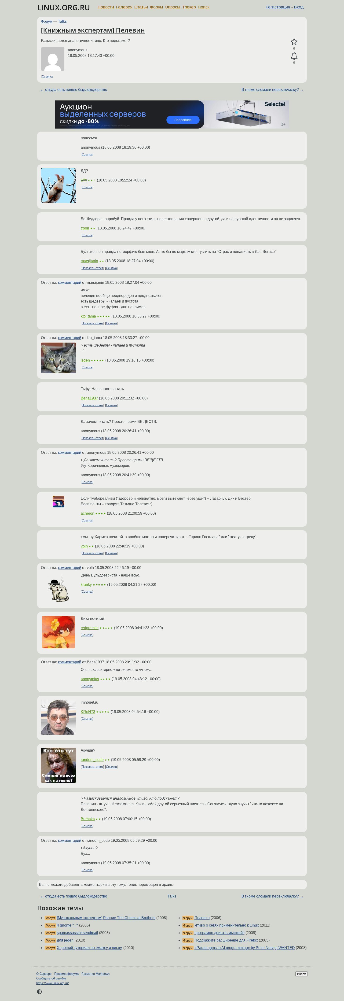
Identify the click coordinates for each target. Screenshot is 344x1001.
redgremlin (90, 628)
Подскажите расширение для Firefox (226, 940)
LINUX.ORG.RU (63, 7)
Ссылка (47, 76)
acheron (87, 513)
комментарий (69, 282)
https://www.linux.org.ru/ (52, 983)
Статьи (141, 7)
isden (85, 360)
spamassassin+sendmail (77, 933)
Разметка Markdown (95, 973)
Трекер (189, 7)
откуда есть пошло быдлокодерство (76, 90)
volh (84, 546)
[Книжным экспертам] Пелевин (93, 30)
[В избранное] (294, 42)
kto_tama (88, 316)
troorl (85, 228)
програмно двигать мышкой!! (219, 933)
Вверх (301, 974)
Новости (106, 7)
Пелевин (202, 918)
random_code (92, 760)
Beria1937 (89, 398)
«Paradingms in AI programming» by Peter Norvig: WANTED (244, 948)
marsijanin (89, 261)
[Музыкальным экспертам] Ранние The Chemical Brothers (106, 918)
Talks (62, 21)
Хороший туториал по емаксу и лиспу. (89, 948)
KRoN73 (88, 712)
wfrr (84, 180)
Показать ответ (92, 268)
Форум (156, 7)
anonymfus (90, 679)
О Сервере (43, 973)
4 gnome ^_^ (67, 925)
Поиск (203, 7)
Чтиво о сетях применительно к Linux (226, 925)
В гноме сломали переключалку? (270, 90)
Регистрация (278, 7)
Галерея (124, 7)
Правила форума (66, 973)
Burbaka (88, 819)
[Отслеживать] (294, 56)
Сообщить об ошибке (51, 978)
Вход (299, 7)
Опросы (172, 7)
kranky (86, 585)
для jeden (65, 940)
